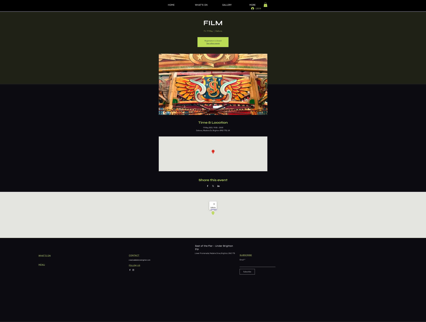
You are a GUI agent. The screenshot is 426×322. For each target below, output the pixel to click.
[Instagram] (133, 270)
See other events (213, 43)
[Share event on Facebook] (208, 186)
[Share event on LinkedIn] (218, 186)
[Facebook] (130, 270)
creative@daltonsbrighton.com (139, 260)
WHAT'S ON (44, 255)
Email (242, 260)
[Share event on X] (213, 186)
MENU (41, 264)
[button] (265, 4)
